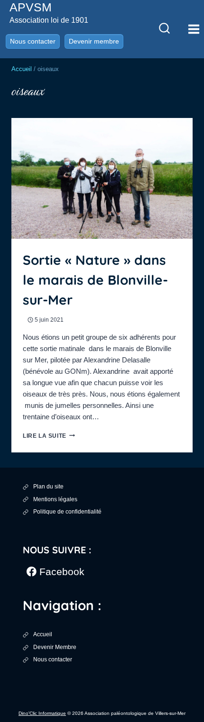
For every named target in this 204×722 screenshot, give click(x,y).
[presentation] (102, 178)
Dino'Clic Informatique (42, 713)
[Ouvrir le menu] (193, 29)
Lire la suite (49, 436)
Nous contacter (33, 41)
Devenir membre (94, 41)
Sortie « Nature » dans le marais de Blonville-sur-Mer (95, 280)
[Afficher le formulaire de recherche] (164, 29)
